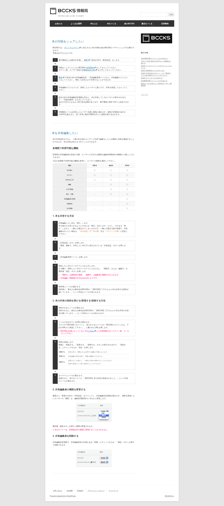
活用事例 (165, 23)
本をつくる (111, 23)
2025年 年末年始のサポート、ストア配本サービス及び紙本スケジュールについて (156, 74)
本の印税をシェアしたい (68, 41)
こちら (91, 331)
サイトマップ (113, 490)
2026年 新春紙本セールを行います (153, 70)
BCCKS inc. (169, 496)
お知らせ (58, 23)
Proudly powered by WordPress (63, 496)
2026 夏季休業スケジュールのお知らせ (154, 58)
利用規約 (80, 490)
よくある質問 (76, 23)
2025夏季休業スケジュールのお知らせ (154, 81)
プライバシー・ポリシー (96, 490)
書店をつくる (147, 23)
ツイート (144, 94)
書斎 (86, 60)
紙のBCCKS (129, 23)
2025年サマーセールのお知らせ (152, 78)
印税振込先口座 (88, 70)
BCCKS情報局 (70, 11)
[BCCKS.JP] (156, 42)
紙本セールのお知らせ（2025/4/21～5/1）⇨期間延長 (156, 84)
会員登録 (90, 67)
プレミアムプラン (71, 47)
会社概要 (69, 490)
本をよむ (94, 23)
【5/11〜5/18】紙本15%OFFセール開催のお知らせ (156, 62)
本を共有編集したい (65, 133)
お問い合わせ (57, 490)
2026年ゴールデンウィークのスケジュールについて (156, 67)
